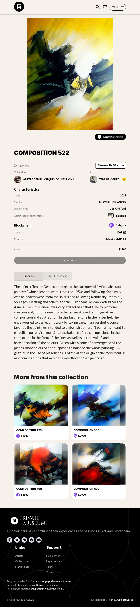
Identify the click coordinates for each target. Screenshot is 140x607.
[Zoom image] (70, 74)
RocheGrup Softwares (120, 599)
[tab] (28, 276)
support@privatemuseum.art (47, 588)
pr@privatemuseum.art (46, 584)
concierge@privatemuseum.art (53, 581)
